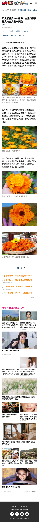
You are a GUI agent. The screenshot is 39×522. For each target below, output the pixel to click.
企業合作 (24, 506)
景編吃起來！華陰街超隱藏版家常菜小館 (19, 276)
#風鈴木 (21, 35)
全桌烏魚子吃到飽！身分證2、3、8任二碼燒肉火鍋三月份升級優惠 (10, 372)
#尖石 (5, 31)
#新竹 (12, 31)
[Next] (24, 268)
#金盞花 (6, 35)
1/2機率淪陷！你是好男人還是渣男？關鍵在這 (19, 287)
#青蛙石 (14, 35)
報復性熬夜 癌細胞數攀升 (11, 487)
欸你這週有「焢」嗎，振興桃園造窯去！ (19, 293)
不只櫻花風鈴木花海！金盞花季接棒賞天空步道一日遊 (27, 10)
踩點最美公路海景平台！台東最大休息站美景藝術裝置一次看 (10, 325)
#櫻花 (18, 31)
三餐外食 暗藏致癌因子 (10, 350)
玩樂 (3, 25)
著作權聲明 (15, 509)
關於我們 (15, 506)
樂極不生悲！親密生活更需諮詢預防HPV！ (19, 280)
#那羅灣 (25, 31)
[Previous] (15, 268)
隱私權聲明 (24, 509)
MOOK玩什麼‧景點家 (9, 10)
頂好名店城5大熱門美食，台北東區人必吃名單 (10, 463)
